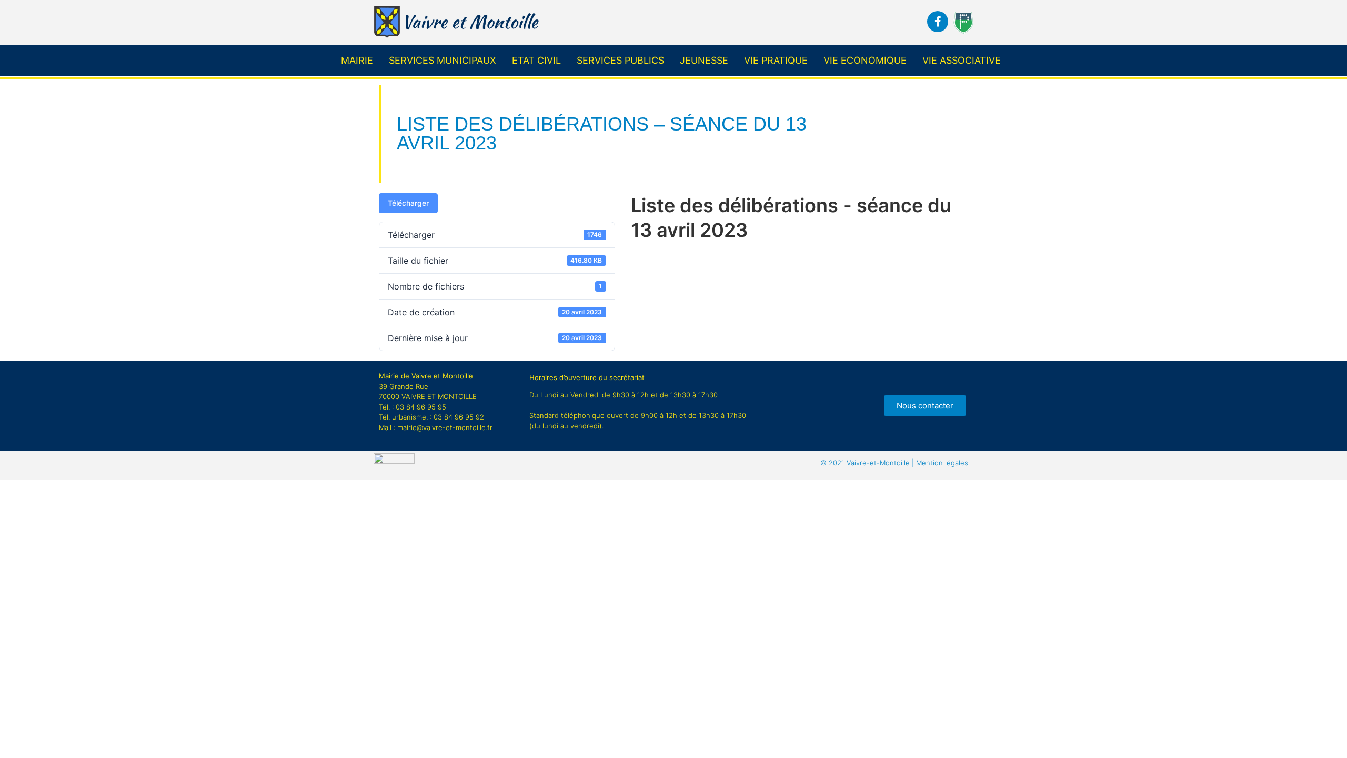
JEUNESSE (704, 60)
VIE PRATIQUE (776, 60)
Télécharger (408, 202)
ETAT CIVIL (536, 60)
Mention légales (894, 462)
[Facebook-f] (937, 21)
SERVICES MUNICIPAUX (442, 60)
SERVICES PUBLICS (620, 60)
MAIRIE (357, 60)
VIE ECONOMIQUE (865, 60)
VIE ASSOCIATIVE (961, 60)
